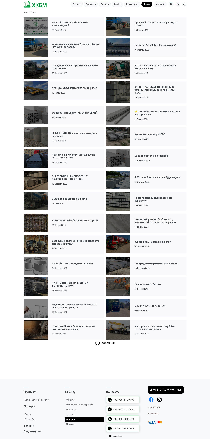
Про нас (70, 424)
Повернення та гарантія (79, 404)
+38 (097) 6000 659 (123, 428)
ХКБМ (39, 5)
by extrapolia (153, 413)
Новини (70, 419)
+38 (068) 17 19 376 (123, 399)
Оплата (70, 414)
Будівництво (32, 431)
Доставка (71, 409)
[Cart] (184, 4)
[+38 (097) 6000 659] (110, 428)
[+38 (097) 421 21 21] (110, 409)
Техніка (29, 425)
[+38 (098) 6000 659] (110, 419)
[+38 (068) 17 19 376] (110, 400)
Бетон (28, 414)
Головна (26, 12)
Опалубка (30, 419)
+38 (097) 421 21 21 (123, 409)
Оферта (70, 400)
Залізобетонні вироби (37, 400)
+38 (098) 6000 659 (123, 419)
